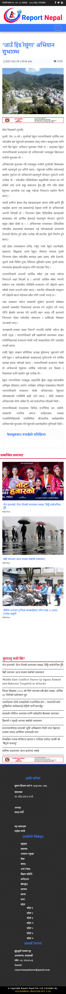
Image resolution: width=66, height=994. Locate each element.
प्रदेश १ (30, 908)
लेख (22, 859)
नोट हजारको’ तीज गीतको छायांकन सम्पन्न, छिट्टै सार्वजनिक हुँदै (32, 665)
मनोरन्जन (25, 880)
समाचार (24, 849)
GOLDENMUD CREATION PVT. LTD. (33, 991)
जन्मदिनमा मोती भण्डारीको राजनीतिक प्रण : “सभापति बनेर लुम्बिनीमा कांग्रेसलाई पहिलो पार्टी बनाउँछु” (31, 704)
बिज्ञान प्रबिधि (26, 874)
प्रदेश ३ (30, 918)
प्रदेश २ (30, 913)
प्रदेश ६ (30, 934)
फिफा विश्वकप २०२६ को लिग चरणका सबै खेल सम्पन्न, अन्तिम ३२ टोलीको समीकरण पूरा (32, 693)
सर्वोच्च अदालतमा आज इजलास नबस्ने (20, 751)
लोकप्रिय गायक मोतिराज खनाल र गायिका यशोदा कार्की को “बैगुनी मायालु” (31, 742)
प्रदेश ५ (30, 928)
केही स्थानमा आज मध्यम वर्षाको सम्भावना (23, 673)
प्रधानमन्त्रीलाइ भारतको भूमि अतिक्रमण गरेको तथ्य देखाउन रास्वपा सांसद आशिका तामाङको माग (31, 730)
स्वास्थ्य (24, 890)
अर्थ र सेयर (25, 869)
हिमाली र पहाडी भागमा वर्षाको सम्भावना (22, 721)
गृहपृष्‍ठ (24, 844)
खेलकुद (24, 884)
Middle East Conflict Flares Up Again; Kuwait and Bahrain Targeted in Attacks (31, 682)
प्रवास (23, 895)
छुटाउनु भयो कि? (14, 659)
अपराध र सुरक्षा (27, 854)
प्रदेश (23, 905)
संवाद (23, 864)
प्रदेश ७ (30, 939)
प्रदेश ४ (30, 923)
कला (23, 900)
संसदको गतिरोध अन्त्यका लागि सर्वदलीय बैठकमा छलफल (30, 714)
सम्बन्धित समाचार (11, 455)
